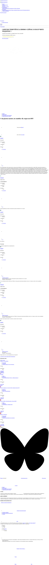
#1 (2, 165)
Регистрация (2, 26)
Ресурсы (3, 5)
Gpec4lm (1, 374)
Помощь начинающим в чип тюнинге (8, 417)
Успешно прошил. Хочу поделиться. (8, 364)
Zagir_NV (3, 389)
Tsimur (1, 385)
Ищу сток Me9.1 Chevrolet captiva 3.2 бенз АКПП (8, 401)
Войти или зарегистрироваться (6, 502)
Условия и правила (5, 512)
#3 (2, 239)
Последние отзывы (5, 6)
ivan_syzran (4, 362)
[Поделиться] (9, 157)
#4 (2, 276)
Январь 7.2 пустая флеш (4, 361)
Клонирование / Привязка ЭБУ (7, 404)
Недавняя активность (26, 10)
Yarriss (3, 402)
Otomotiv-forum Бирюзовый (21, 510)
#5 (2, 313)
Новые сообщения (14, 10)
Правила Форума (5, 22)
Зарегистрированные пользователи (8, 8)
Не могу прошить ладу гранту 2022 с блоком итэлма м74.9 (9, 387)
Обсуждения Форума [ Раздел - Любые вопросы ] (10, 377)
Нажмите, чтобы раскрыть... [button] (6, 279)
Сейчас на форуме (17, 8)
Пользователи (4, 7)
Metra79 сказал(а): (5, 315)
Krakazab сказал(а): (5, 277)
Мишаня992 (4, 416)
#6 (2, 349)
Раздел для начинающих (6, 391)
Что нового (4, 9)
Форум (3, 4)
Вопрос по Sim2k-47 (3, 414)
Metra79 (22, 127)
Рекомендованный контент (6, 10)
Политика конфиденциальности (7, 513)
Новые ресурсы (20, 10)
